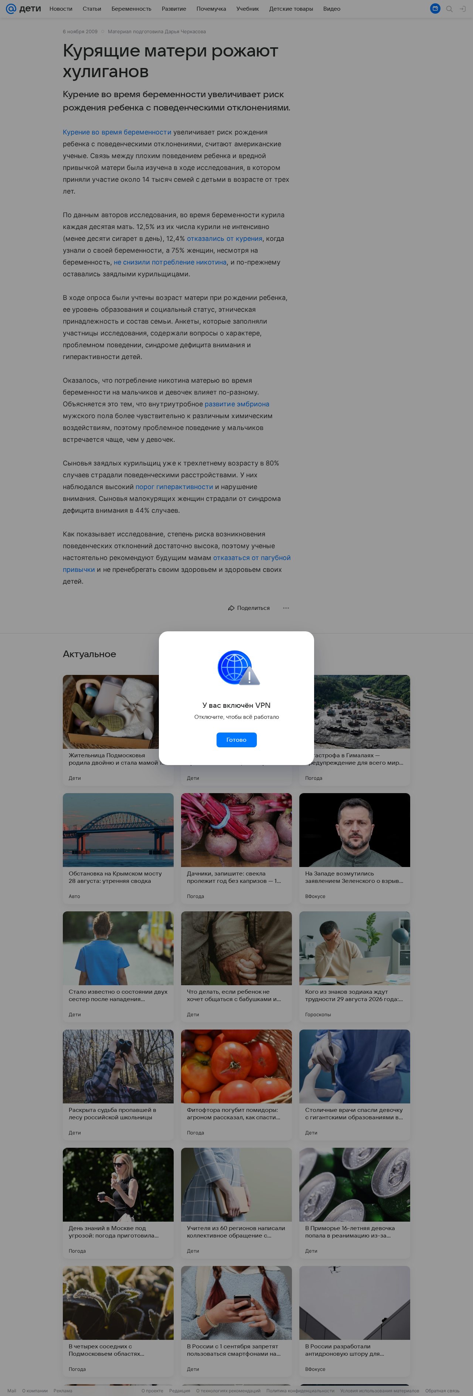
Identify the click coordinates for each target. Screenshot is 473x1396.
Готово (236, 740)
